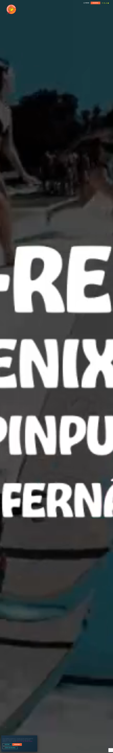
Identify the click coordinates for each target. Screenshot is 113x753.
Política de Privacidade (24, 741)
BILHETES (95, 2)
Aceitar (7, 744)
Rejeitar (17, 744)
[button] (86, 3)
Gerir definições (10, 747)
